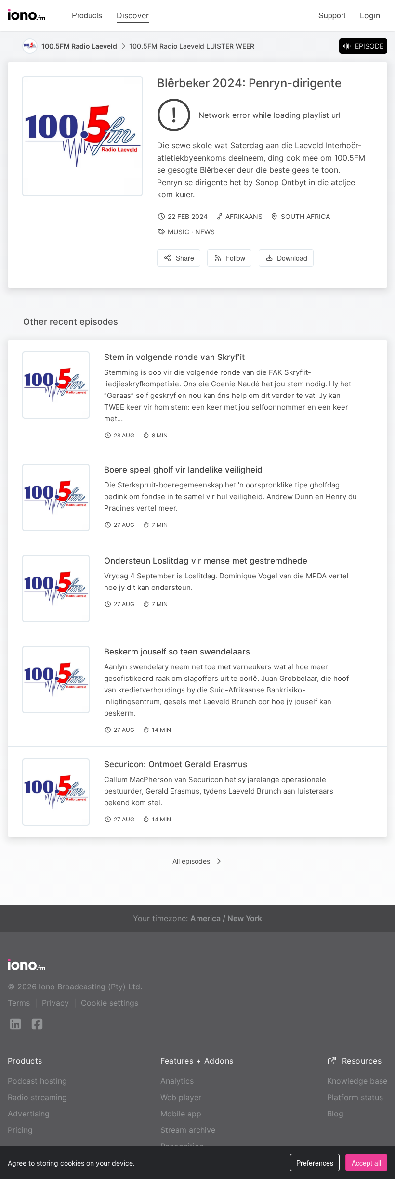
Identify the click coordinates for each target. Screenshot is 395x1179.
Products (87, 15)
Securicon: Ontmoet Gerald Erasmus (175, 764)
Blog (335, 1113)
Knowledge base (357, 1081)
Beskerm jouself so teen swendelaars (177, 651)
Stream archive (187, 1130)
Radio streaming (37, 1097)
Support (331, 15)
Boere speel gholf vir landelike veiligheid (183, 469)
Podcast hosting (37, 1081)
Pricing (20, 1130)
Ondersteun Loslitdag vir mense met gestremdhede (205, 560)
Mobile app (180, 1113)
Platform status (355, 1097)
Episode (369, 46)
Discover (133, 15)
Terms (19, 1003)
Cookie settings (109, 1003)
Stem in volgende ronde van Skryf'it (174, 357)
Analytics (177, 1081)
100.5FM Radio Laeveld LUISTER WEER (191, 46)
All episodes (191, 861)
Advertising (29, 1113)
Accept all (366, 1162)
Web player (180, 1097)
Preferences (314, 1162)
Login (370, 15)
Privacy (55, 1003)
